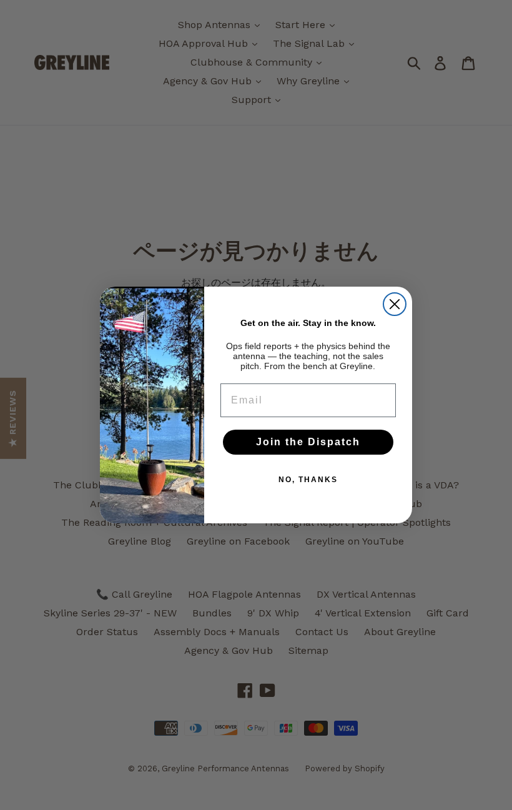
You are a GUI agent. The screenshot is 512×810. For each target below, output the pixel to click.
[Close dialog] (394, 304)
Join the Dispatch (308, 442)
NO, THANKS (308, 479)
